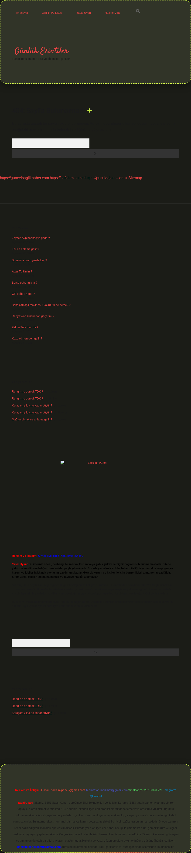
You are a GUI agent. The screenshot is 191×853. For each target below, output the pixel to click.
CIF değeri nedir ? (23, 294)
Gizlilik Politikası (52, 12)
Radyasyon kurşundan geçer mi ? (33, 316)
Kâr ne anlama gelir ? (25, 249)
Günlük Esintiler (41, 51)
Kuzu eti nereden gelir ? (27, 338)
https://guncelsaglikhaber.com (24, 178)
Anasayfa (22, 12)
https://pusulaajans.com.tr (106, 178)
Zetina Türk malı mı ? (25, 327)
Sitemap (135, 178)
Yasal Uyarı (83, 12)
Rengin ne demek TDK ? (27, 391)
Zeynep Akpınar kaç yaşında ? (31, 238)
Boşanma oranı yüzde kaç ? (29, 260)
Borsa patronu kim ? (24, 282)
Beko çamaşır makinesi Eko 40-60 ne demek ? (41, 305)
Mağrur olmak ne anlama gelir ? (32, 419)
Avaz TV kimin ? (22, 271)
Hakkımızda (112, 12)
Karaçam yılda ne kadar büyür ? (32, 405)
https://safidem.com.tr (67, 178)
